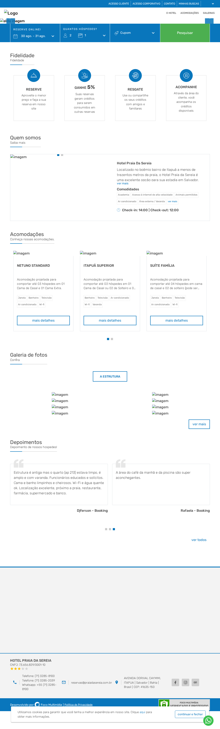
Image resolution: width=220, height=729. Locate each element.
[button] (58, 155)
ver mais (199, 424)
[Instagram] (185, 682)
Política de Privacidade (78, 704)
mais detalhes (43, 320)
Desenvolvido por (36, 704)
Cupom (125, 33)
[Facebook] (175, 682)
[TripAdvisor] (195, 682)
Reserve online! (27, 29)
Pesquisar (185, 33)
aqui (142, 712)
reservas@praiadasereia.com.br (91, 682)
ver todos (198, 540)
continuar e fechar (190, 714)
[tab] (110, 376)
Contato (169, 3)
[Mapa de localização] (110, 610)
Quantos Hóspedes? (80, 29)
